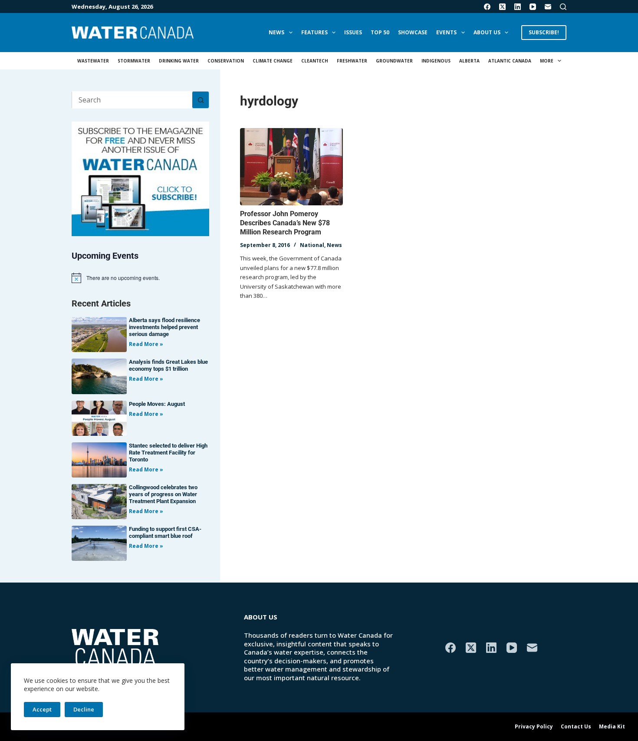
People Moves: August (157, 404)
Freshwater (352, 61)
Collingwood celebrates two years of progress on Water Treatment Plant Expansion (163, 494)
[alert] (140, 278)
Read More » (146, 344)
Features (314, 32)
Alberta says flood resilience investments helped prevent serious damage (164, 327)
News (276, 32)
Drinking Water (179, 61)
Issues (353, 32)
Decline (83, 709)
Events (446, 32)
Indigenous (436, 61)
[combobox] (132, 100)
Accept (42, 709)
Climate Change (273, 61)
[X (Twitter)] (502, 6)
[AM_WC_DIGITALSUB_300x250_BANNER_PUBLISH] (140, 178)
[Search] (563, 6)
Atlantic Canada (509, 61)
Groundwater (394, 61)
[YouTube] (532, 6)
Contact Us (576, 726)
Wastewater (93, 61)
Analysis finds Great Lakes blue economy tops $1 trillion (168, 365)
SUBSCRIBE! (544, 32)
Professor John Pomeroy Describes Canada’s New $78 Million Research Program (285, 223)
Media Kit (612, 726)
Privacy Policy (534, 726)
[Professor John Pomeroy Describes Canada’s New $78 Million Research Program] (291, 166)
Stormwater (134, 61)
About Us (487, 32)
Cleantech (314, 61)
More (546, 61)
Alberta (469, 61)
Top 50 (380, 32)
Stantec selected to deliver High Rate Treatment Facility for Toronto (168, 452)
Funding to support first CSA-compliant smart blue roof (165, 532)
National (312, 245)
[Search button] (200, 100)
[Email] (548, 6)
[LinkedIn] (517, 6)
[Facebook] (487, 6)
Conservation (225, 61)
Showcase (413, 32)
